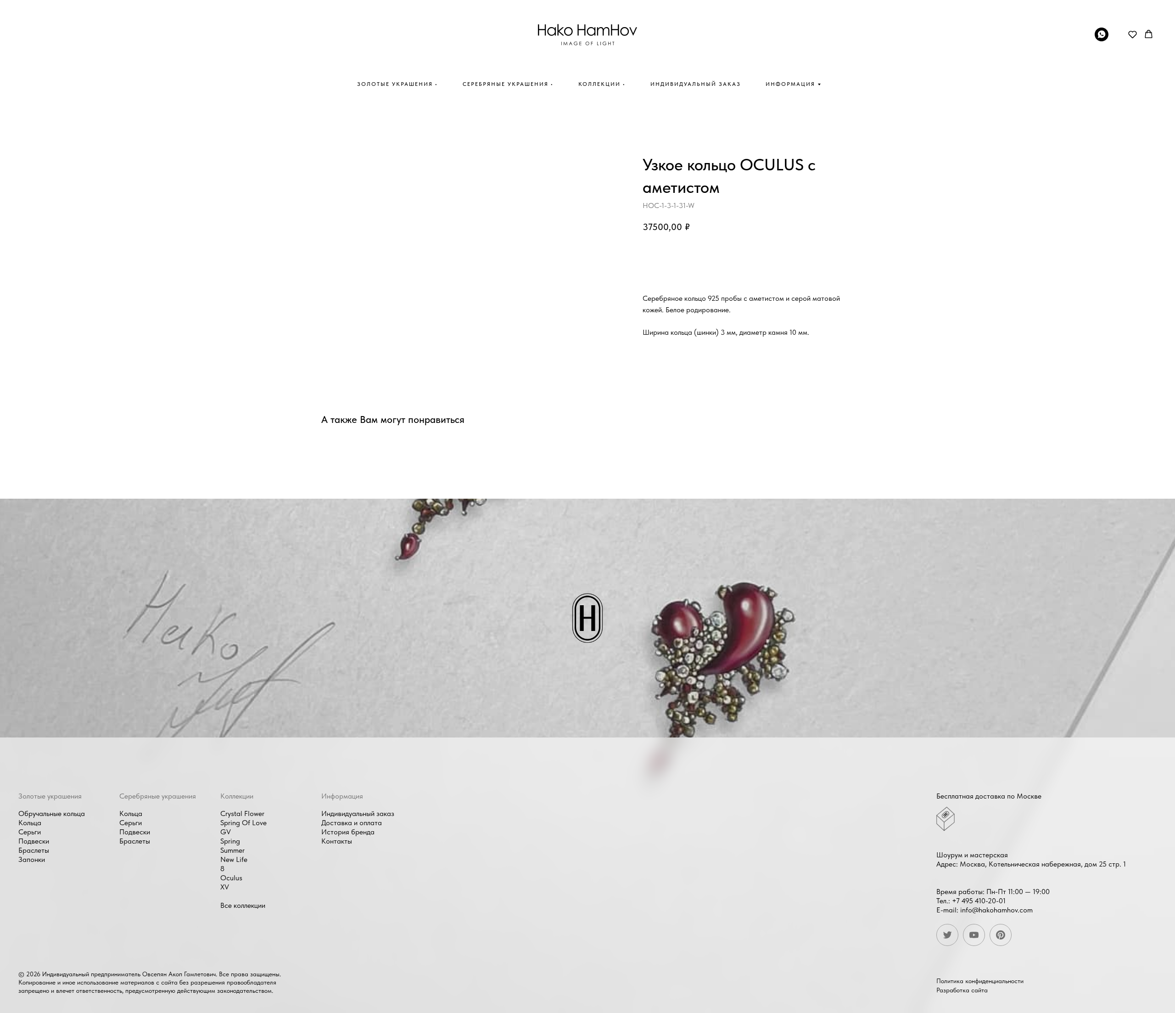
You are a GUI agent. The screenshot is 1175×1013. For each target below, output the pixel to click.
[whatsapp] (1101, 39)
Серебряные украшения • (508, 84)
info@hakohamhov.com (996, 910)
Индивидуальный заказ (695, 84)
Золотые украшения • (397, 84)
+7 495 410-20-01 (979, 900)
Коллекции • (602, 84)
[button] (1132, 34)
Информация (790, 84)
